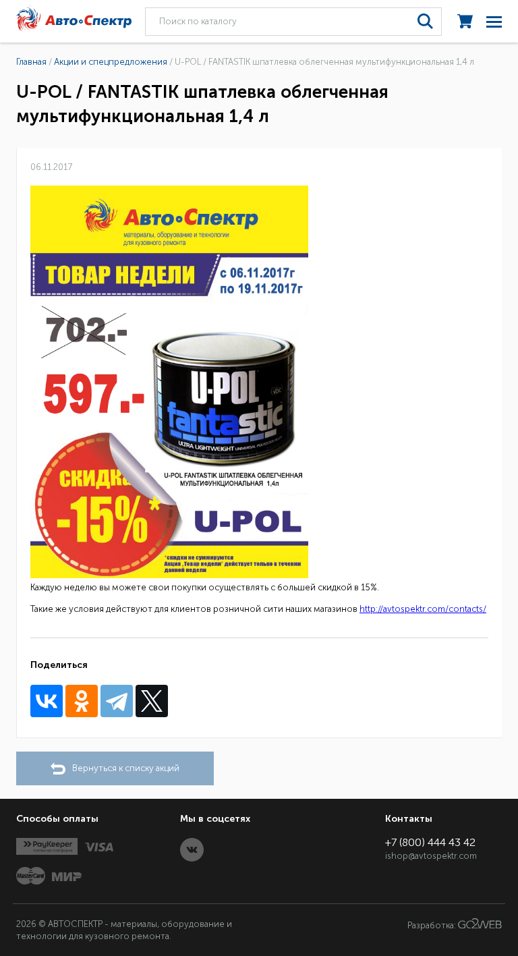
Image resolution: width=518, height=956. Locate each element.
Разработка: (432, 925)
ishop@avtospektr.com (431, 856)
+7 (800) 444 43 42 (430, 842)
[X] (152, 701)
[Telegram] (116, 701)
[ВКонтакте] (46, 701)
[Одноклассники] (81, 701)
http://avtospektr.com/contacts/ (422, 609)
